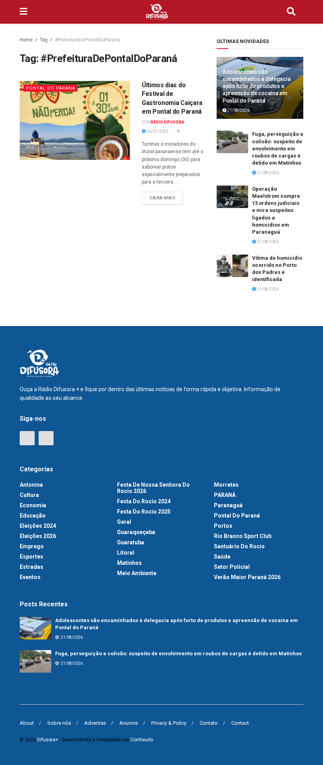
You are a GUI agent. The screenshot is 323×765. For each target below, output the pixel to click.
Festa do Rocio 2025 (144, 511)
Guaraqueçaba (136, 532)
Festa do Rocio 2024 (144, 501)
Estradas (31, 567)
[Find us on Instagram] (46, 438)
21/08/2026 (237, 110)
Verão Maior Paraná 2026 (247, 577)
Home (26, 40)
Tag (44, 40)
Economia (33, 505)
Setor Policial (232, 567)
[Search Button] (291, 12)
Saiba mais (166, 196)
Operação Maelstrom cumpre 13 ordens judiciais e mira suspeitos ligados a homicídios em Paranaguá (276, 210)
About (27, 723)
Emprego (32, 546)
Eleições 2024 (38, 526)
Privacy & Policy (168, 723)
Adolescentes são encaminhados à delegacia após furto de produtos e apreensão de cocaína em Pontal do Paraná (256, 86)
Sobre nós (59, 723)
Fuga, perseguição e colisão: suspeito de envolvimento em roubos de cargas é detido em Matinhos (277, 148)
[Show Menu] (23, 12)
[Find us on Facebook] (27, 438)
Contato (209, 723)
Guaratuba (130, 542)
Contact (240, 723)
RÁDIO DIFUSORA (167, 122)
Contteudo (141, 739)
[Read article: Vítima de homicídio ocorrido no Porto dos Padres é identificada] (232, 266)
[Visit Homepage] (157, 12)
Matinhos (129, 563)
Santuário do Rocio (239, 546)
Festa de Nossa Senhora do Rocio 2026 (153, 488)
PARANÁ (225, 495)
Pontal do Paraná (50, 88)
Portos (223, 526)
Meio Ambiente (136, 573)
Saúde (222, 556)
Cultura (29, 495)
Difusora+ (47, 739)
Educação (33, 515)
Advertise (95, 723)
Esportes (31, 556)
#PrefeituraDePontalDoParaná (87, 40)
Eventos (30, 577)
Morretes (226, 485)
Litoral (125, 552)
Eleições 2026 (38, 536)
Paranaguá (228, 505)
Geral (124, 522)
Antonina (31, 485)
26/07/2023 (157, 131)
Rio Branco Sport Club (242, 536)
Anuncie (128, 723)
